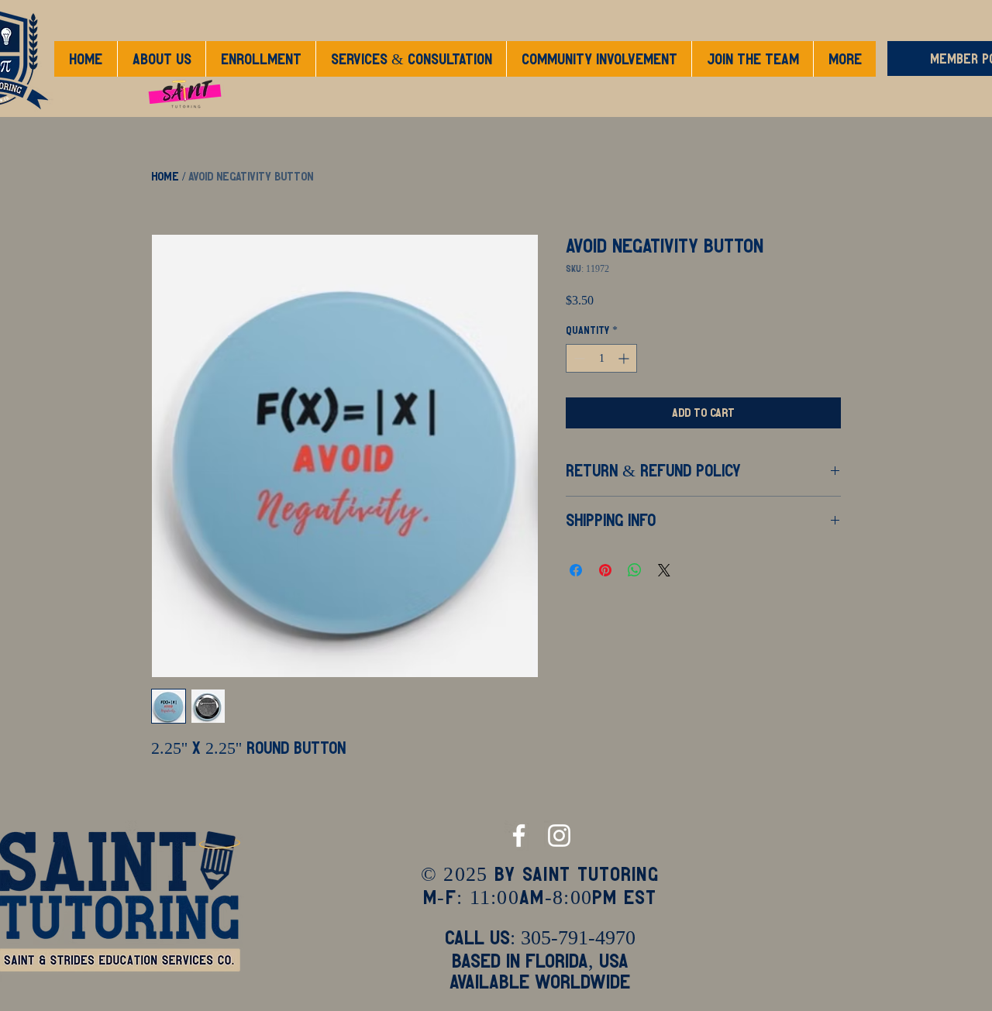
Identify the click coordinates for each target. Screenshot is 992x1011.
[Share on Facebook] (576, 570)
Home (165, 176)
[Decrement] (577, 358)
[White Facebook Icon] (519, 835)
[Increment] (625, 358)
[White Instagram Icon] (559, 835)
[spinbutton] (601, 358)
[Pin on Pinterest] (605, 570)
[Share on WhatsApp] (634, 570)
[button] (260, 59)
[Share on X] (664, 570)
